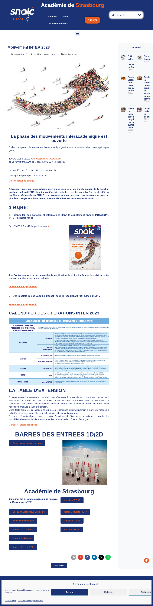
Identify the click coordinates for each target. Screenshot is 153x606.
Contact (52, 16)
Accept (70, 592)
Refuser (108, 592)
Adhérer (92, 20)
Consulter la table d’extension (23, 424)
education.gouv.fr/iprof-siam (47, 158)
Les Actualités (70, 54)
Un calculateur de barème (21, 180)
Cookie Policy (10, 600)
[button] (77, 33)
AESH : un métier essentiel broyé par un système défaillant (132, 118)
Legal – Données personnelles (30, 600)
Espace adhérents (58, 23)
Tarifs (65, 16)
